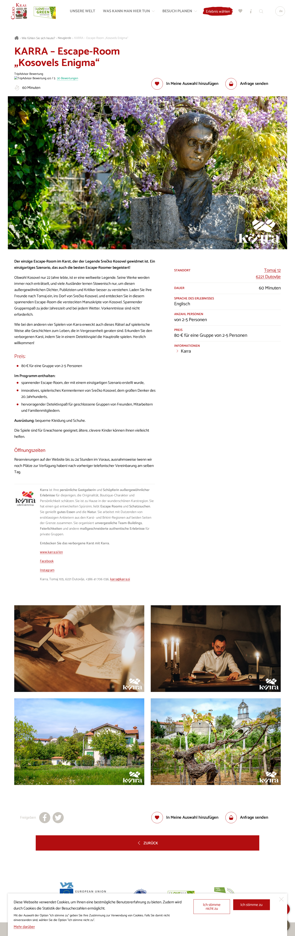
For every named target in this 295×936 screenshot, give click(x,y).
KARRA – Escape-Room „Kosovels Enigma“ (101, 38)
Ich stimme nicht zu (212, 907)
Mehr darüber (24, 927)
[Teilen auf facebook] (45, 817)
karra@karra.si (120, 579)
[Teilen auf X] (58, 817)
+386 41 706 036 (97, 579)
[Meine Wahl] (240, 11)
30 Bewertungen (67, 78)
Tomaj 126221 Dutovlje (268, 274)
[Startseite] (19, 11)
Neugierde (64, 38)
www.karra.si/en (51, 552)
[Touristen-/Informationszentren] (251, 11)
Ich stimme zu (251, 905)
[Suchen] (261, 11)
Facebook (47, 561)
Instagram (47, 570)
